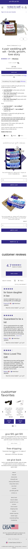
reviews (14, 504)
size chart (14, 486)
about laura (14, 497)
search (14, 472)
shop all (14, 474)
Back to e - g (14, 241)
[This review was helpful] (20, 308)
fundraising (14, 520)
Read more (19, 335)
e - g (19, 45)
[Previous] (2, 411)
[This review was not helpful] (22, 308)
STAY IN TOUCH (13, 539)
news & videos (14, 499)
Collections (14, 45)
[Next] (25, 411)
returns (14, 511)
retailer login (14, 515)
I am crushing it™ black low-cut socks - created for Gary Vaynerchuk (8, 411)
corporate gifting (14, 518)
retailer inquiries (14, 513)
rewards (14, 488)
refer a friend (14, 443)
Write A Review (14, 273)
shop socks (14, 477)
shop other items (14, 483)
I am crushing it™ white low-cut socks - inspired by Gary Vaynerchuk (19, 411)
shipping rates (14, 508)
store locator (14, 506)
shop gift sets (14, 479)
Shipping (8, 68)
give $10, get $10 (14, 490)
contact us (14, 493)
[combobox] (21, 284)
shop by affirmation (14, 481)
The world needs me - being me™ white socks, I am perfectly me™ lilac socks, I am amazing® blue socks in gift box (14, 218)
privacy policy (18, 546)
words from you (14, 502)
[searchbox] (7, 280)
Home (8, 45)
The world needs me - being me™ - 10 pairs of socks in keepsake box (14, 173)
